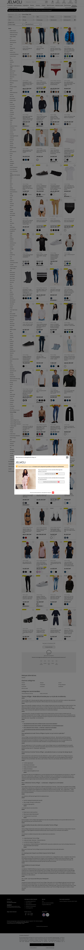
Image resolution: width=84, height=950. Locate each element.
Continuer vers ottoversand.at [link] (50, 482)
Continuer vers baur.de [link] (50, 473)
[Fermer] (67, 457)
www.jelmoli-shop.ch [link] (46, 492)
